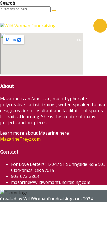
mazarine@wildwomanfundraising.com (50, 182)
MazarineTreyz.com (20, 139)
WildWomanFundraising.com (53, 199)
